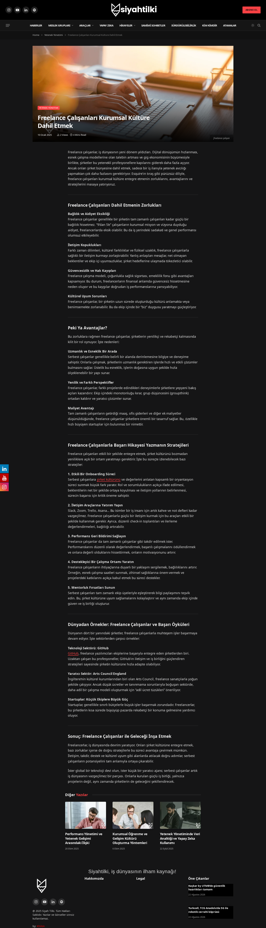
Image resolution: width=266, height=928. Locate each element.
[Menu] (8, 25)
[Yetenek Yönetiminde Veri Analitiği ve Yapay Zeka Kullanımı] (180, 815)
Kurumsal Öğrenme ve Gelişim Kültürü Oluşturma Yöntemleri (130, 838)
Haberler (36, 25)
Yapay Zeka (106, 25)
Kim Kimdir (209, 25)
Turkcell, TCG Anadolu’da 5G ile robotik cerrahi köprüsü (208, 909)
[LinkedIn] (36, 163)
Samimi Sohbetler (153, 25)
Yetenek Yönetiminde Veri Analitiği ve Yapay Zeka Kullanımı (180, 838)
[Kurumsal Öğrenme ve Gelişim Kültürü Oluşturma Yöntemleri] (133, 815)
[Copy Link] (36, 172)
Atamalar (229, 25)
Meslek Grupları (59, 25)
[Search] (259, 25)
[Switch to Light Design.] (252, 25)
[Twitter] (36, 154)
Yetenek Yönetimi (48, 107)
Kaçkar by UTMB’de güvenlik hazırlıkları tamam (206, 887)
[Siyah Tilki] (133, 10)
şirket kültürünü (109, 479)
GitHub (73, 653)
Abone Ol (251, 9)
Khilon (41, 926)
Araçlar (84, 25)
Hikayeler (125, 25)
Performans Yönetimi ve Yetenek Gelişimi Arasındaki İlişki (83, 838)
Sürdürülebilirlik (183, 25)
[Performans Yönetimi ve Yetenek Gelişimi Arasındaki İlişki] (85, 815)
